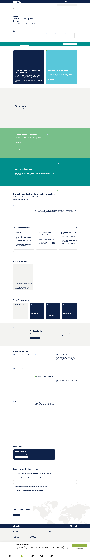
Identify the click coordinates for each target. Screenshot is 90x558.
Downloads (33, 44)
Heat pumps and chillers (33, 538)
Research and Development (66, 533)
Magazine (39, 5)
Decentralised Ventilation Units (18, 538)
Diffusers (14, 536)
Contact (45, 5)
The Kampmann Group (49, 533)
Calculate (70, 44)
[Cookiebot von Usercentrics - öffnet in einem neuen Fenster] (8, 556)
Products (15, 5)
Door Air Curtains (16, 537)
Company (30, 5)
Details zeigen (57, 555)
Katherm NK (16, 44)
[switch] (32, 556)
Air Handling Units (32, 536)
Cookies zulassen (79, 545)
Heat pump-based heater (34, 535)
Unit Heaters (32, 533)
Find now (16, 515)
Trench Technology (16, 533)
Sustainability (48, 535)
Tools (20, 5)
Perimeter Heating (33, 537)
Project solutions (24, 44)
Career (34, 5)
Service (25, 5)
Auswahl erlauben (79, 548)
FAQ (37, 44)
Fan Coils (14, 535)
